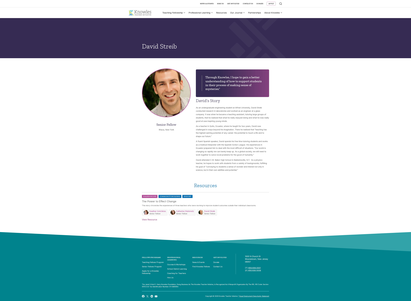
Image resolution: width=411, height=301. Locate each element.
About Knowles (272, 12)
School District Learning (177, 269)
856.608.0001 (254, 268)
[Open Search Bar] (280, 3)
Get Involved (233, 4)
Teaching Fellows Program (153, 262)
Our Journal (236, 12)
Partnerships (254, 12)
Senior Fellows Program (152, 266)
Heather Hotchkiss (157, 211)
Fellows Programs (151, 257)
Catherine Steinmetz (185, 211)
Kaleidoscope (149, 196)
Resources (221, 12)
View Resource (149, 219)
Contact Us (248, 4)
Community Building (170, 196)
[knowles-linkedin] (151, 296)
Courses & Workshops (176, 264)
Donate (259, 4)
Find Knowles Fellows (201, 266)
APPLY (271, 4)
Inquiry (187, 196)
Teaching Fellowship (172, 12)
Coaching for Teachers (176, 273)
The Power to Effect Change (159, 201)
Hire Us (220, 4)
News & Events (207, 4)
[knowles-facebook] (143, 296)
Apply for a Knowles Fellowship (150, 272)
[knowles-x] (147, 296)
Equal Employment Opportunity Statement (254, 296)
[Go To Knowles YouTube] (156, 296)
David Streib (209, 211)
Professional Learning (199, 12)
